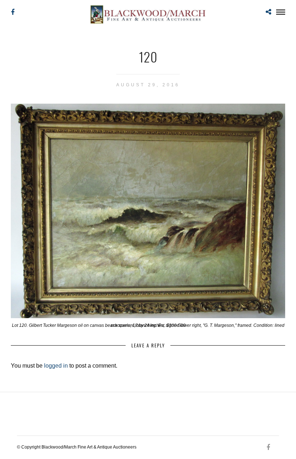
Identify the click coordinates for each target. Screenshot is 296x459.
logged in (56, 366)
